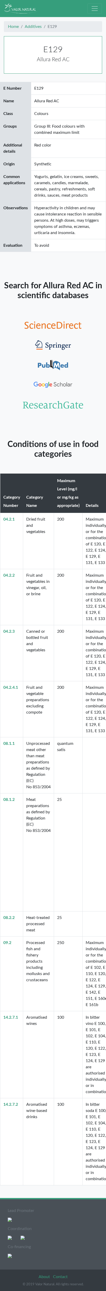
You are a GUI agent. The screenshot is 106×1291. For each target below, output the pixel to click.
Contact (60, 1277)
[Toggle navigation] (94, 8)
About (45, 1277)
